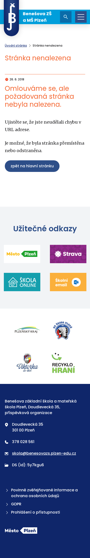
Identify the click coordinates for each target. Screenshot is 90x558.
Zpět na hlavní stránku (32, 166)
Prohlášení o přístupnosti (35, 512)
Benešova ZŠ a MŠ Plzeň (37, 17)
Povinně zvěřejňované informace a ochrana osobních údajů (44, 493)
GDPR (16, 504)
